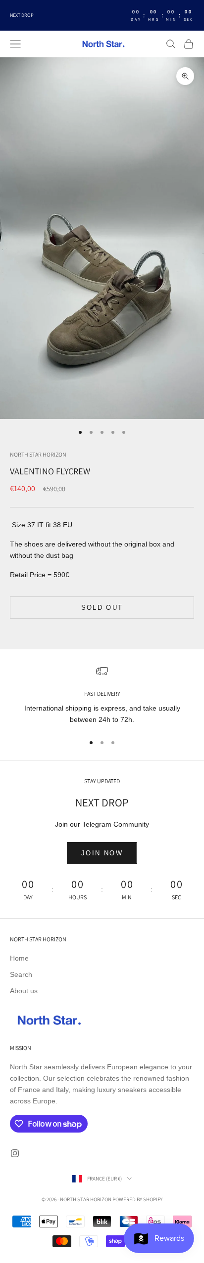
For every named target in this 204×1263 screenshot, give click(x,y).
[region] (102, 695)
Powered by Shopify (137, 1199)
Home (19, 958)
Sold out (102, 607)
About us (24, 991)
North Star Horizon (38, 454)
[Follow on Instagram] (15, 1153)
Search (21, 974)
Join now (102, 853)
